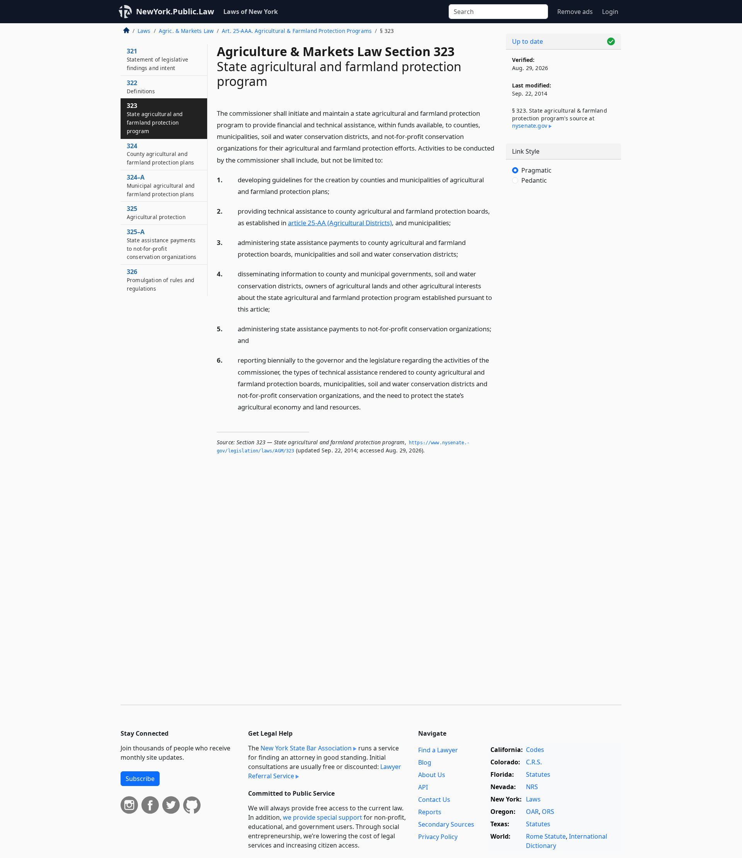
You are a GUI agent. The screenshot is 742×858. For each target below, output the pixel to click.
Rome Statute (546, 836)
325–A (161, 244)
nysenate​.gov (529, 125)
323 (155, 117)
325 (156, 212)
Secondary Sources (446, 824)
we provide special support (322, 817)
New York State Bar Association (306, 748)
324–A (160, 185)
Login (610, 11)
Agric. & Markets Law (186, 30)
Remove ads (575, 11)
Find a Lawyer (438, 750)
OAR (532, 811)
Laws (144, 30)
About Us (431, 775)
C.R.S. (534, 762)
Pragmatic (536, 170)
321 (157, 59)
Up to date (527, 41)
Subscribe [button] (140, 778)
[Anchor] (387, 159)
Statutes (538, 774)
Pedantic (534, 180)
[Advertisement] (563, 319)
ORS (548, 811)
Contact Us (434, 799)
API (423, 787)
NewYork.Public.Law (175, 11)
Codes (535, 749)
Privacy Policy (438, 836)
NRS (532, 787)
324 (160, 154)
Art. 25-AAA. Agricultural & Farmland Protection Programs (297, 30)
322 (141, 87)
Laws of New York (250, 11)
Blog (424, 762)
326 (160, 279)
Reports (429, 812)
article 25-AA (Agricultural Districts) (340, 222)
